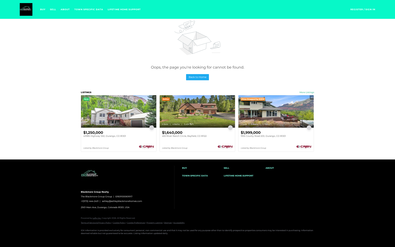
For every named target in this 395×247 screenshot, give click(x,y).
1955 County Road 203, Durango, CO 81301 (263, 136)
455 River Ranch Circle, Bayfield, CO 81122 (184, 136)
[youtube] (120, 238)
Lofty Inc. (97, 218)
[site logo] (92, 186)
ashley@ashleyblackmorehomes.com (122, 201)
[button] (26, 9)
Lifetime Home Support (124, 9)
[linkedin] (93, 238)
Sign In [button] (370, 9)
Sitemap (168, 223)
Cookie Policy (119, 223)
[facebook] (84, 238)
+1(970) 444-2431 (90, 201)
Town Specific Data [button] (88, 9)
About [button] (65, 9)
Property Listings (154, 223)
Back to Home (197, 77)
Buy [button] (42, 9)
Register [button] (356, 9)
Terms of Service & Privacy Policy (96, 223)
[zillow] (102, 238)
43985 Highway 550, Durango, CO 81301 (104, 136)
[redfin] (138, 238)
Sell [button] (53, 9)
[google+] (129, 238)
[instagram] (111, 238)
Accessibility (179, 223)
